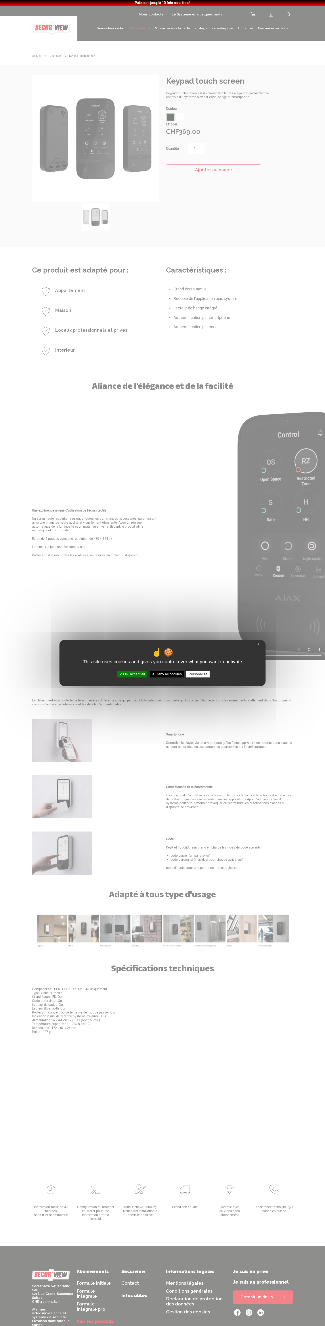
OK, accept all (133, 674)
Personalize (198, 674)
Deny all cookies (168, 674)
